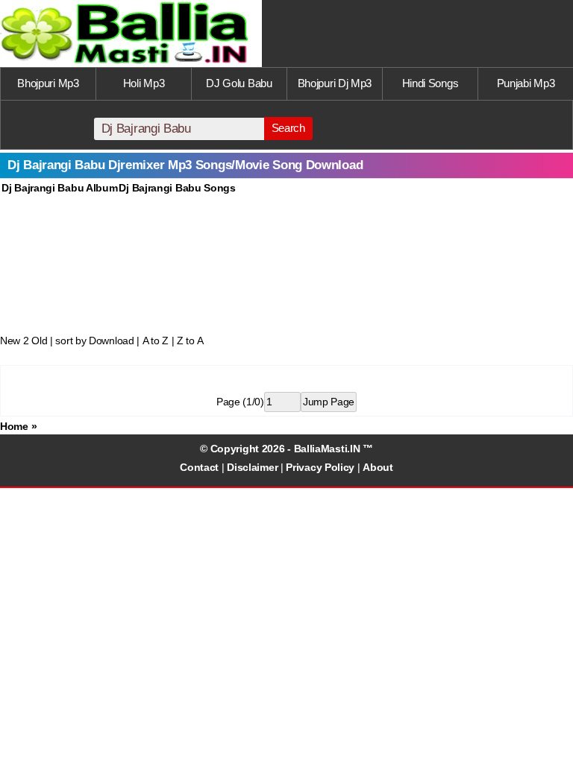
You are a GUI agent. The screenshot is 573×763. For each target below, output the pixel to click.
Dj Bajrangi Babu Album (59, 188)
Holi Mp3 (144, 83)
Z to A (190, 340)
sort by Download (94, 340)
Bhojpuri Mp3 (47, 83)
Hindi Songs (430, 83)
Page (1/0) (240, 402)
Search (288, 127)
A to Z (156, 340)
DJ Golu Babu (239, 83)
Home (14, 426)
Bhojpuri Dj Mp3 (335, 83)
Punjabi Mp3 (526, 83)
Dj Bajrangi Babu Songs (177, 188)
